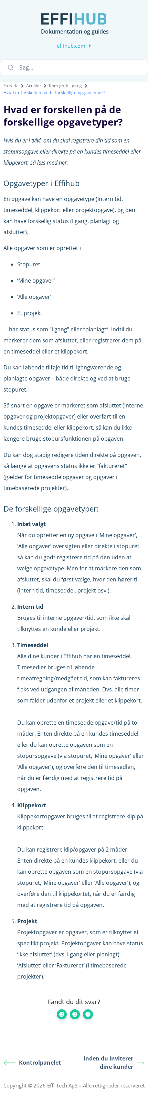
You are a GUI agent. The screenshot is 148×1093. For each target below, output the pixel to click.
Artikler (33, 86)
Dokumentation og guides (75, 31)
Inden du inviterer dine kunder (108, 1063)
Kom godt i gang (65, 86)
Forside (11, 86)
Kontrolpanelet (40, 1062)
